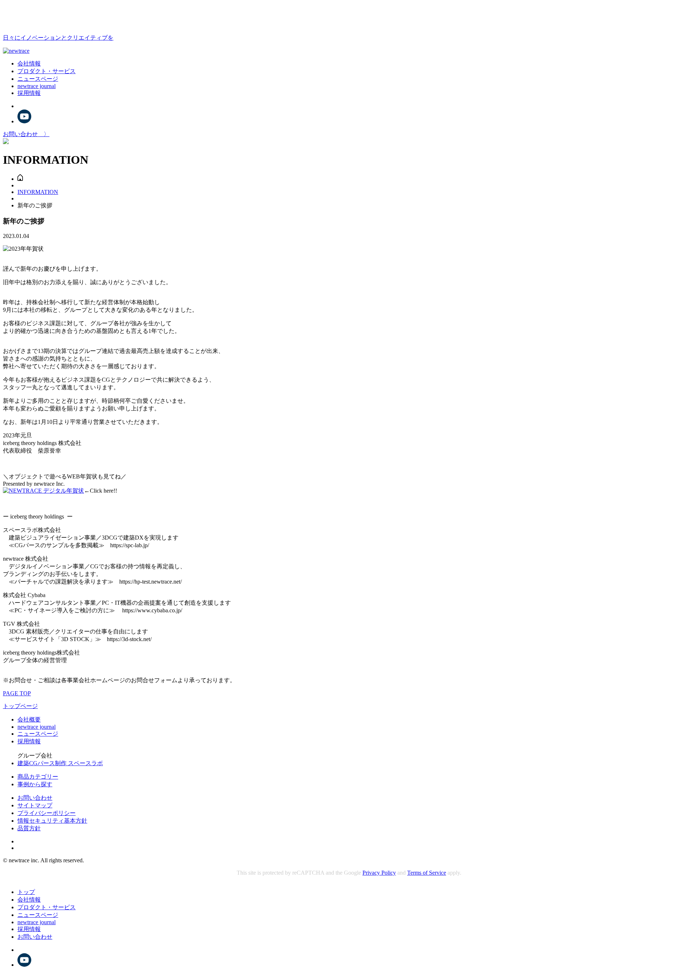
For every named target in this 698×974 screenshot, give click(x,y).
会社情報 (29, 63)
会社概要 (29, 719)
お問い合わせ (34, 798)
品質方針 (29, 828)
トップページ (20, 706)
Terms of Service (426, 873)
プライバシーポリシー (46, 813)
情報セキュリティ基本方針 (52, 821)
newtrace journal (36, 86)
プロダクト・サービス (46, 71)
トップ (26, 892)
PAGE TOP (17, 693)
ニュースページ (37, 79)
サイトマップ (34, 805)
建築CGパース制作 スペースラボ (60, 763)
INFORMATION (37, 192)
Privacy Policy (379, 873)
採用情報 (29, 93)
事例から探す (34, 784)
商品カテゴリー (37, 777)
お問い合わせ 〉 (26, 134)
